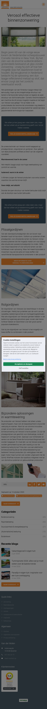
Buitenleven (5, 536)
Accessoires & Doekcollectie (12, 614)
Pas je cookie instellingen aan (22, 134)
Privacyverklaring (9, 638)
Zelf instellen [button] (23, 368)
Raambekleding (9, 496)
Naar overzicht (9, 504)
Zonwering (7, 602)
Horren (5, 611)
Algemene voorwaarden (11, 634)
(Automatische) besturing (11, 532)
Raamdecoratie (8, 605)
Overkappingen (8, 608)
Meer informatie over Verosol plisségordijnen (22, 262)
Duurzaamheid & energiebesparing (30, 496)
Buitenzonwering (7, 517)
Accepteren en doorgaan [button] (23, 364)
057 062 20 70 (9, 655)
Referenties (7, 621)
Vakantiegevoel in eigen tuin (24, 551)
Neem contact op (10, 658)
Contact (6, 631)
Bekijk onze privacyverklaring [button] (12, 359)
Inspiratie (6, 618)
